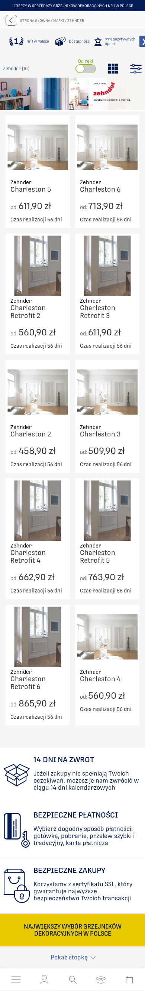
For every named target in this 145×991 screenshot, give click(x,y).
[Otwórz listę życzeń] (101, 979)
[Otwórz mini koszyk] (129, 979)
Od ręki (85, 61)
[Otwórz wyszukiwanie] (73, 979)
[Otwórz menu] (16, 979)
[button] (44, 979)
